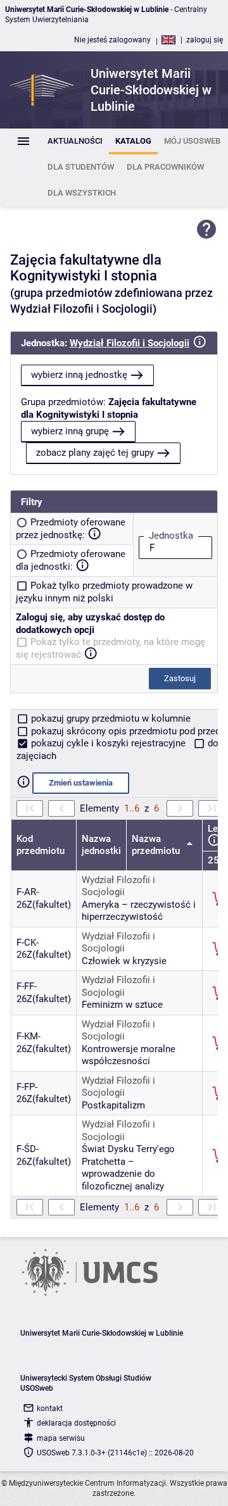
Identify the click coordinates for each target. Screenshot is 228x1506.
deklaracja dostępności (76, 1423)
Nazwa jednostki (101, 845)
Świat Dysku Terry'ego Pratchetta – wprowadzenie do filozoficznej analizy (128, 1167)
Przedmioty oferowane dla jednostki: (70, 560)
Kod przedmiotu (40, 845)
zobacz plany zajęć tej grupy (95, 452)
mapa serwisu (61, 1438)
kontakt (50, 1408)
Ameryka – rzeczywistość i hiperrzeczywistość (139, 911)
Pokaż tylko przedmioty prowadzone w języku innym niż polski (104, 592)
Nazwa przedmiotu (157, 845)
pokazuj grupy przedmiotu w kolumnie (109, 718)
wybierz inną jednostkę (79, 374)
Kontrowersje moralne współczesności (128, 1055)
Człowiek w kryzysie (124, 961)
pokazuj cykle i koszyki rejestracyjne (108, 743)
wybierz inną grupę (70, 431)
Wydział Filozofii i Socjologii (129, 343)
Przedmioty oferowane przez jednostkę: (70, 529)
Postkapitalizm (113, 1105)
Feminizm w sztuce (122, 1004)
